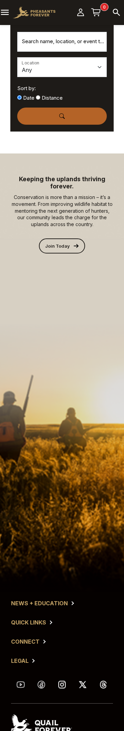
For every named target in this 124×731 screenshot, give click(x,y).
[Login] (80, 12)
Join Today (57, 246)
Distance (52, 98)
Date (28, 98)
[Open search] (116, 12)
